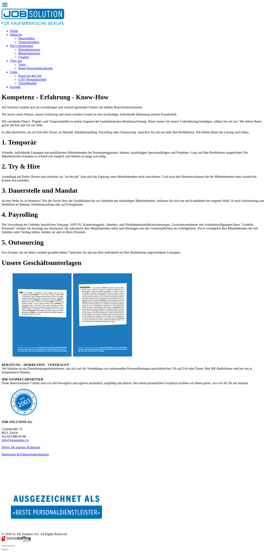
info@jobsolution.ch (15, 440)
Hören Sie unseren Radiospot (21, 447)
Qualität (23, 57)
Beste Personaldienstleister (35, 68)
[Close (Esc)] (3, 545)
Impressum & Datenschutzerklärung (25, 454)
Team (22, 64)
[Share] (6, 545)
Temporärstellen (28, 42)
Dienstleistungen (29, 49)
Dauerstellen (26, 38)
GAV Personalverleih (32, 79)
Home (14, 31)
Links (13, 72)
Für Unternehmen (21, 46)
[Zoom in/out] (13, 545)
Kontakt (15, 87)
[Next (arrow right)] (6, 549)
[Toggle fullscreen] (10, 545)
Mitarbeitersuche (29, 53)
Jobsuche (16, 34)
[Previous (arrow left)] (3, 549)
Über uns (16, 61)
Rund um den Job (30, 75)
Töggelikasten (27, 83)
